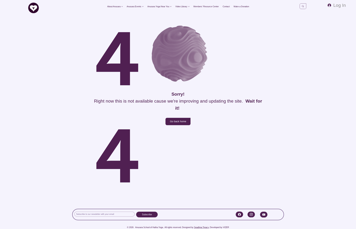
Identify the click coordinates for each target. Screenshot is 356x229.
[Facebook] (239, 214)
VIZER (226, 227)
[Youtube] (263, 214)
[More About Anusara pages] (122, 6)
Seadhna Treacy (201, 227)
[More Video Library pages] (189, 6)
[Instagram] (251, 214)
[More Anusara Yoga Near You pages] (170, 6)
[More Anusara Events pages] (143, 6)
